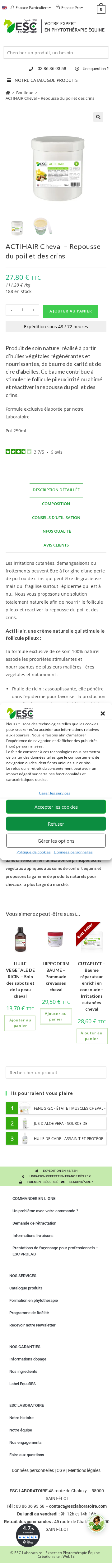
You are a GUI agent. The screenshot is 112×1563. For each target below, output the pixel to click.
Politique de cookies (33, 852)
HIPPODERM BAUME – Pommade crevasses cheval (56, 976)
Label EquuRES (22, 1383)
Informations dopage (27, 1359)
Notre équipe (20, 1430)
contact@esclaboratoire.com (78, 1506)
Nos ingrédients (23, 1371)
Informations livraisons (33, 1235)
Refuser (56, 823)
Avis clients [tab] (56, 545)
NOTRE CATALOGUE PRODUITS (46, 80)
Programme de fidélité (29, 1312)
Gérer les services (54, 793)
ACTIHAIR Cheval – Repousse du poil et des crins (50, 98)
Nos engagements (25, 1442)
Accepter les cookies (56, 806)
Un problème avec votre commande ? (45, 1211)
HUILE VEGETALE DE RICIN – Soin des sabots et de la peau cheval (20, 980)
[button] (103, 713)
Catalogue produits (26, 1288)
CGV (61, 1470)
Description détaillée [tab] (56, 489)
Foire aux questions (26, 1454)
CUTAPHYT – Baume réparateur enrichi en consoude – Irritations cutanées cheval (91, 986)
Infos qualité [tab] (56, 531)
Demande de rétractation (34, 1223)
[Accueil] (8, 92)
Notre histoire (21, 1417)
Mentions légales (84, 1470)
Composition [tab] (56, 503)
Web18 (69, 1556)
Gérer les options (56, 840)
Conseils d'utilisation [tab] (56, 517)
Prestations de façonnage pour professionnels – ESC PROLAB (55, 1251)
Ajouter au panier (70, 311)
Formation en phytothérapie (33, 1300)
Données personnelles (73, 852)
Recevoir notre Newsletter (32, 1325)
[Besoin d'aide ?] (96, 1523)
